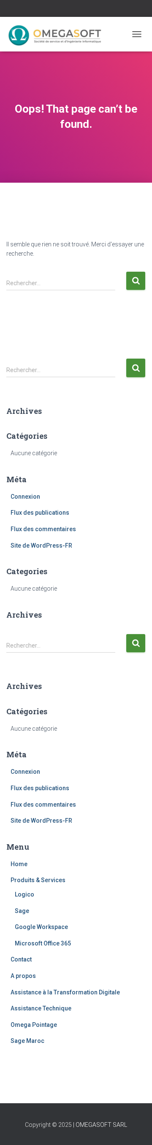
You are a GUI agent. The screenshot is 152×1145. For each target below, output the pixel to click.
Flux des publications (40, 512)
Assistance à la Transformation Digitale (65, 992)
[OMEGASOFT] (59, 34)
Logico (24, 894)
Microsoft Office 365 (43, 943)
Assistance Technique (41, 1008)
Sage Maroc (27, 1040)
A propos (23, 975)
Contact (21, 959)
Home (19, 864)
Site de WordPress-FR (41, 545)
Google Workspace (41, 927)
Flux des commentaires (43, 529)
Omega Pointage (34, 1024)
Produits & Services (38, 880)
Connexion (25, 496)
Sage (22, 910)
